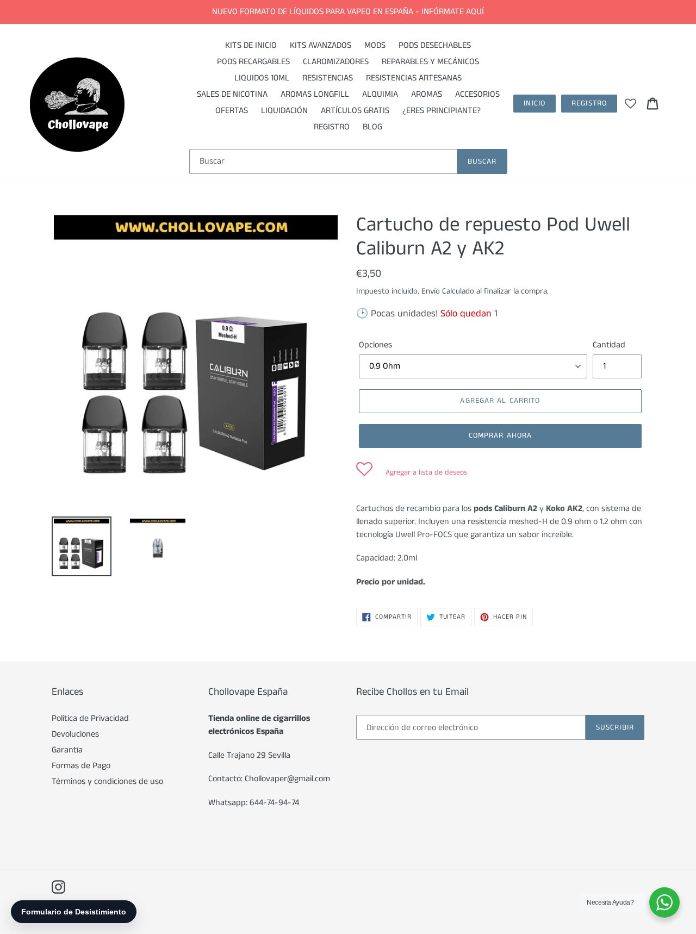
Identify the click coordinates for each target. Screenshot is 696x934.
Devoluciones (75, 734)
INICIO (534, 103)
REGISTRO (589, 103)
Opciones (375, 345)
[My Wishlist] (630, 103)
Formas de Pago (81, 765)
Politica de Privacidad (90, 718)
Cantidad (609, 345)
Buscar (482, 161)
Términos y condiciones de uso (107, 781)
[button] (411, 472)
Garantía (67, 750)
